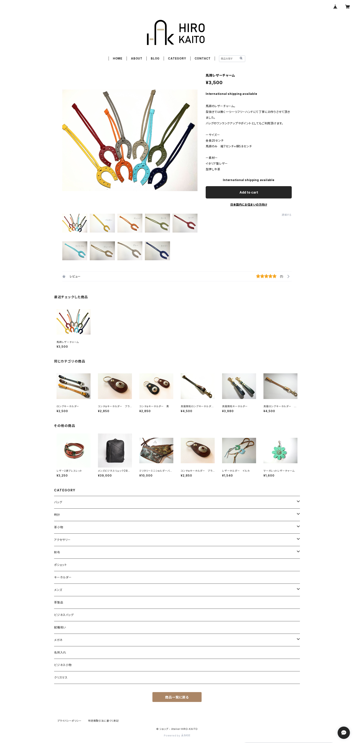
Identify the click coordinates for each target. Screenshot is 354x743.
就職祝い (60, 627)
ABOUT (136, 58)
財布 (57, 552)
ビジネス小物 (63, 665)
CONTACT (203, 58)
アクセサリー (62, 539)
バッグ (58, 502)
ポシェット (60, 564)
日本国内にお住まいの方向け (248, 204)
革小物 (58, 527)
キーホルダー (63, 577)
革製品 (58, 602)
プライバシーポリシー (69, 720)
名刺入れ (60, 652)
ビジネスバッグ (64, 615)
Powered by (172, 735)
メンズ (58, 590)
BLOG (155, 58)
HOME (118, 58)
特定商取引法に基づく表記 (103, 720)
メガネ (58, 640)
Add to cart (248, 192)
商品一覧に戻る (177, 697)
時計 (57, 514)
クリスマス (61, 677)
